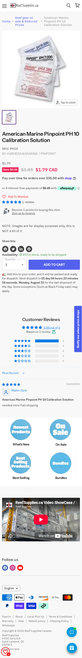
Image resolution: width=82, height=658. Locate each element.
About (19, 616)
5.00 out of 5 (52, 327)
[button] (12, 202)
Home (6, 21)
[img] (11, 384)
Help (21, 621)
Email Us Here (10, 649)
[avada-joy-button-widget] (72, 648)
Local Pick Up (35, 616)
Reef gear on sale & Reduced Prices (26, 21)
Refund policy (37, 621)
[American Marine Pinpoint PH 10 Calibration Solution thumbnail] (9, 117)
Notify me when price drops (78, 329)
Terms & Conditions (60, 616)
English (9, 588)
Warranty (7, 621)
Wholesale (8, 625)
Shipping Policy (59, 621)
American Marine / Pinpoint (31, 154)
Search (6, 616)
